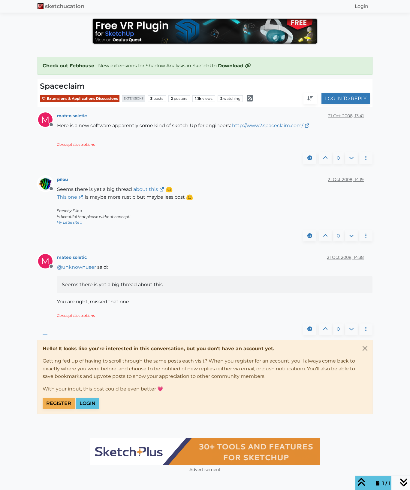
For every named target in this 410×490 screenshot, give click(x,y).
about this (145, 189)
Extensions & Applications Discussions (82, 98)
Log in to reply (345, 99)
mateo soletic (72, 115)
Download (231, 66)
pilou (62, 179)
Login (87, 403)
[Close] (365, 348)
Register (58, 403)
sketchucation (64, 6)
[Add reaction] (309, 158)
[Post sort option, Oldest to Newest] (310, 99)
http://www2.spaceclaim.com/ (267, 125)
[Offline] (47, 183)
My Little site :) (69, 222)
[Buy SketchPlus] (205, 451)
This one (67, 197)
